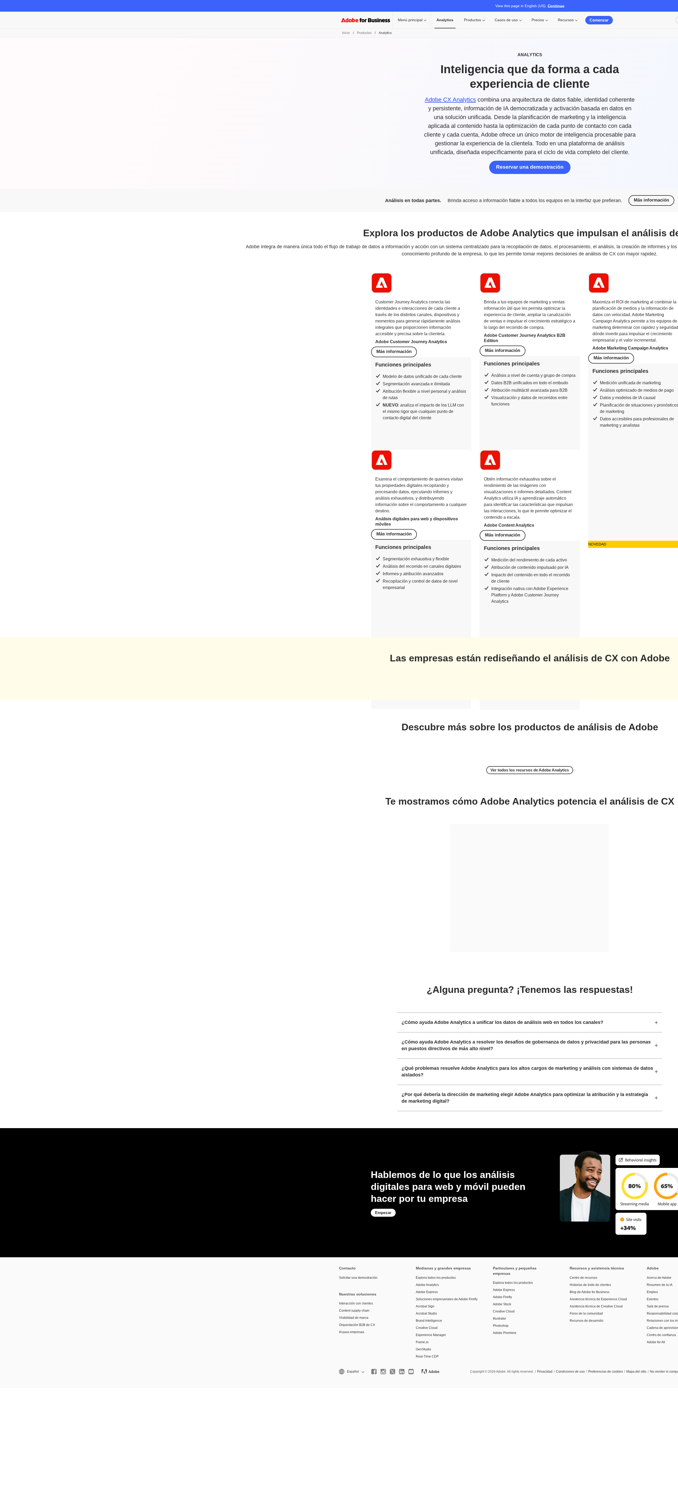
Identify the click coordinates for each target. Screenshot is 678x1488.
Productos (472, 20)
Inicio (346, 33)
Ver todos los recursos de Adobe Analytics (529, 770)
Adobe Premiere (504, 1333)
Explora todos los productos (436, 1278)
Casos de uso (506, 20)
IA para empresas (351, 1332)
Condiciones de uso (570, 1371)
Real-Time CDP (427, 1356)
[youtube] (411, 1371)
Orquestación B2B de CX (357, 1325)
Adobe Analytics (427, 1285)
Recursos (566, 20)
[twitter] (392, 1371)
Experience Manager (431, 1335)
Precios (538, 20)
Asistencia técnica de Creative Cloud (596, 1306)
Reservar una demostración (530, 167)
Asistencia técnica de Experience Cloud (598, 1299)
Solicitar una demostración (358, 1278)
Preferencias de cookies (605, 1371)
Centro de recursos (583, 1278)
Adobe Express (427, 1292)
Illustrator (499, 1318)
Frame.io (422, 1342)
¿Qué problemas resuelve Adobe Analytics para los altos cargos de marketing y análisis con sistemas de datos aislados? (527, 1071)
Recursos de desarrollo (586, 1321)
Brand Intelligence (429, 1321)
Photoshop (500, 1326)
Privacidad (544, 1371)
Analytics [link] (444, 20)
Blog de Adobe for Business (589, 1292)
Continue (556, 6)
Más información (651, 200)
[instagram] (383, 1371)
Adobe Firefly (502, 1297)
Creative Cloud (427, 1328)
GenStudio (423, 1349)
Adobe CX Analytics (450, 99)
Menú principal (410, 20)
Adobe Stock (502, 1304)
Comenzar (599, 20)
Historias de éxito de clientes (590, 1285)
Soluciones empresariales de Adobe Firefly (446, 1299)
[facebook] (374, 1371)
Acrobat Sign (425, 1306)
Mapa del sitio (636, 1371)
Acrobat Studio (426, 1313)
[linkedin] (401, 1371)
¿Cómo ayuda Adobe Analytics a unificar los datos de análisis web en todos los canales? (502, 1022)
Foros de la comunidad (586, 1313)
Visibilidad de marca (353, 1318)
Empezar (383, 1212)
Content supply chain (354, 1310)
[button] (351, 1371)
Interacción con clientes (356, 1303)
